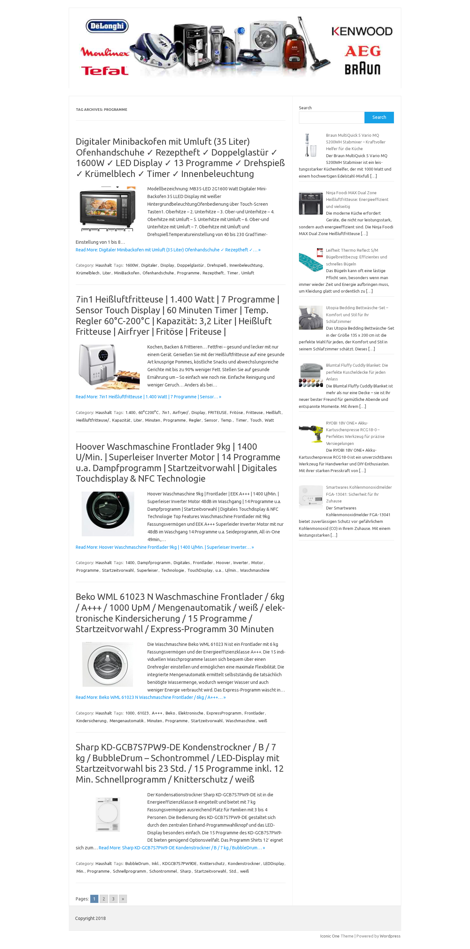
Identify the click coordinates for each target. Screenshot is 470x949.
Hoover (223, 562)
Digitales (182, 562)
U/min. (231, 570)
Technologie (172, 570)
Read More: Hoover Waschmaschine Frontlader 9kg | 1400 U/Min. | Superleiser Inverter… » (165, 547)
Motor (257, 562)
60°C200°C (148, 412)
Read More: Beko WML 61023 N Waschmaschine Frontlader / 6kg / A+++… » (151, 697)
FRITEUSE (217, 412)
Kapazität (121, 420)
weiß (262, 720)
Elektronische (190, 713)
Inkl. (155, 863)
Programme (188, 273)
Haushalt (104, 265)
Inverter (240, 562)
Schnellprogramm (129, 871)
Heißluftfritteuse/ (92, 420)
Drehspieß (216, 265)
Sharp (185, 871)
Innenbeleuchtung (246, 265)
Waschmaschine (255, 570)
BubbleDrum (137, 863)
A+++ (157, 713)
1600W (131, 265)
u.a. (218, 570)
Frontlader (203, 562)
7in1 (165, 412)
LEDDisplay (273, 863)
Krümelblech (87, 273)
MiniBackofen (126, 273)
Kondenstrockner (244, 863)
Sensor (210, 420)
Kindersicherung (91, 720)
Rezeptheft (213, 273)
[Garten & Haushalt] (235, 77)
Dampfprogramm (153, 562)
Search (305, 107)
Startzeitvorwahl (118, 570)
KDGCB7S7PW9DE (179, 863)
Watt (269, 420)
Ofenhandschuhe (158, 273)
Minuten (152, 420)
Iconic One (330, 936)
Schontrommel (163, 871)
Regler (195, 420)
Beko (170, 713)
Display (167, 265)
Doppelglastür (190, 265)
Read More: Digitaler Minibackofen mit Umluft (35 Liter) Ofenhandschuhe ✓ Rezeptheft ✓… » (168, 249)
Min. (80, 871)
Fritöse (236, 412)
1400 (129, 562)
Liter (107, 273)
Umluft (247, 273)
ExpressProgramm (224, 713)
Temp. (226, 420)
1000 (129, 713)
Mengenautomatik (127, 720)
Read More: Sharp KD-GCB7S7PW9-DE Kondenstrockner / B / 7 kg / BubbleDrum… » (182, 847)
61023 (143, 713)
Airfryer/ (180, 412)
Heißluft (273, 412)
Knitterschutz (212, 863)
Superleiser (147, 570)
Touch (256, 420)
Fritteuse (254, 412)
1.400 (130, 412)
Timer (232, 273)
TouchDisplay (199, 570)
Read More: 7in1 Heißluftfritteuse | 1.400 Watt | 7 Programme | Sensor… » (148, 396)
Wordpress (390, 936)
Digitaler (149, 265)
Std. (233, 871)
